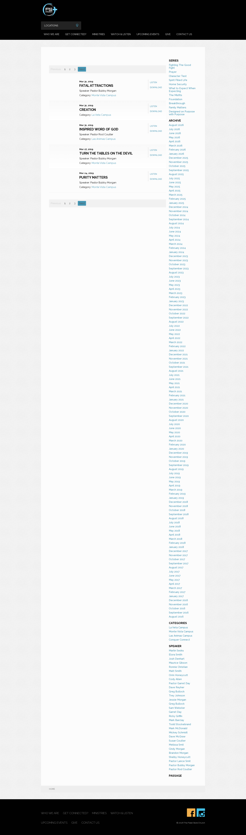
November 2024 (178, 211)
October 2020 (177, 411)
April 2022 (174, 338)
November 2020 (178, 407)
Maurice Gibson (178, 662)
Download (156, 87)
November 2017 (178, 555)
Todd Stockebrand (180, 724)
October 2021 (177, 362)
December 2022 (178, 305)
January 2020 (176, 448)
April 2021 (174, 387)
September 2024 (179, 219)
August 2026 (176, 125)
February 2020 (177, 444)
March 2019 (175, 489)
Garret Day (175, 711)
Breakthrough (177, 103)
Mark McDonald (178, 728)
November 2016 (178, 604)
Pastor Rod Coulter (180, 769)
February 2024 (177, 247)
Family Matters (177, 107)
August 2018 (176, 518)
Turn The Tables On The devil (106, 153)
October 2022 (177, 313)
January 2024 (176, 252)
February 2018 (177, 542)
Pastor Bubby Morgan (182, 765)
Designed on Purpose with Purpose (182, 113)
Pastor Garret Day (179, 683)
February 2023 (177, 297)
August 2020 (176, 420)
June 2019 (175, 477)
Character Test (178, 76)
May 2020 (174, 432)
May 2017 (174, 579)
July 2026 (174, 129)
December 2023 (178, 256)
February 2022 (177, 346)
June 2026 (175, 133)
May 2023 (174, 284)
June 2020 (175, 428)
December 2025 (178, 157)
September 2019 (179, 465)
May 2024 (174, 235)
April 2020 (174, 436)
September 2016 (179, 612)
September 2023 (179, 268)
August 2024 (176, 223)
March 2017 (175, 588)
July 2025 (174, 178)
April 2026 (174, 141)
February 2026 (177, 149)
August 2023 (176, 272)
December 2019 (178, 452)
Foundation (175, 99)
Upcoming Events (148, 34)
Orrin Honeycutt (178, 675)
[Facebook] (191, 812)
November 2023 (178, 260)
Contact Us (184, 34)
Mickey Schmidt (178, 732)
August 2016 (176, 616)
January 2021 (176, 399)
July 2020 (174, 424)
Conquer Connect (179, 639)
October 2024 (177, 215)
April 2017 (174, 583)
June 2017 (175, 575)
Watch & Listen (121, 34)
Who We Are (51, 34)
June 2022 (175, 329)
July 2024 (174, 227)
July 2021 (174, 375)
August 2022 (176, 321)
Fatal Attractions (96, 86)
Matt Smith (175, 670)
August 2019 (176, 469)
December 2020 (178, 403)
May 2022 (174, 334)
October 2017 (177, 559)
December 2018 (178, 501)
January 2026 (176, 153)
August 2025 (176, 174)
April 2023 (174, 288)
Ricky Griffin (175, 716)
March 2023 (175, 293)
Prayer (173, 71)
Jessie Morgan (177, 699)
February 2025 (177, 198)
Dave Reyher (176, 687)
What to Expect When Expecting (182, 90)
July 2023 (174, 276)
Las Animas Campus (103, 138)
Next (82, 69)
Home (52, 789)
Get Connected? (75, 34)
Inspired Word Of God (98, 129)
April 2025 (174, 190)
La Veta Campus (101, 114)
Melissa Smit (176, 744)
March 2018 (175, 538)
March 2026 (175, 145)
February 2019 (177, 493)
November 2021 (178, 358)
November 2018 (178, 506)
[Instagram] (201, 812)
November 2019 (178, 456)
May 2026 (174, 137)
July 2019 (174, 473)
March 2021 (175, 391)
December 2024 (178, 206)
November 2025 (178, 162)
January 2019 (176, 497)
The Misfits (175, 95)
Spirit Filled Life (178, 80)
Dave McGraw (177, 736)
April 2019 (174, 485)
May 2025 (174, 186)
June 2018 (175, 526)
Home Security (178, 84)
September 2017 (178, 563)
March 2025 (175, 194)
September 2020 (179, 416)
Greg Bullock (177, 691)
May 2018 (174, 530)
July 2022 (174, 325)
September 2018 (179, 514)
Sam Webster (177, 707)
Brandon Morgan (178, 752)
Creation (87, 110)
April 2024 (174, 239)
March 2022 (175, 342)
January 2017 (176, 596)
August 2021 (176, 370)
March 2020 (175, 440)
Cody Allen (175, 679)
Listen (153, 82)
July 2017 (174, 571)
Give (168, 34)
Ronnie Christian (178, 666)
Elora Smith (175, 654)
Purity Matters (93, 177)
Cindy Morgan (177, 748)
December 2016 (178, 600)
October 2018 (177, 510)
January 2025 (176, 202)
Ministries (98, 34)
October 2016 (177, 608)
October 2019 (177, 460)
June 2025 (175, 182)
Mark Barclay (176, 720)
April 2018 (174, 534)
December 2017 (178, 551)
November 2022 (178, 309)
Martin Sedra (176, 650)
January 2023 (176, 301)
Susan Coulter (177, 740)
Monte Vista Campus (104, 95)
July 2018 (174, 522)
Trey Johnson (177, 695)
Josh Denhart (176, 658)
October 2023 (177, 264)
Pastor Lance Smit (180, 761)
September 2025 (179, 170)
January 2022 (176, 350)
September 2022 (179, 317)
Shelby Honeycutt (179, 757)
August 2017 (176, 567)
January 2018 (176, 547)
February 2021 (177, 395)
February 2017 (177, 592)
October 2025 (177, 166)
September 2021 (178, 366)
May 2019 (174, 481)
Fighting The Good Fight (180, 66)
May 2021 (174, 383)
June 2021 (175, 379)
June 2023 (175, 280)
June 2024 (175, 231)
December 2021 (178, 354)
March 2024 (175, 243)
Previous (56, 69)
